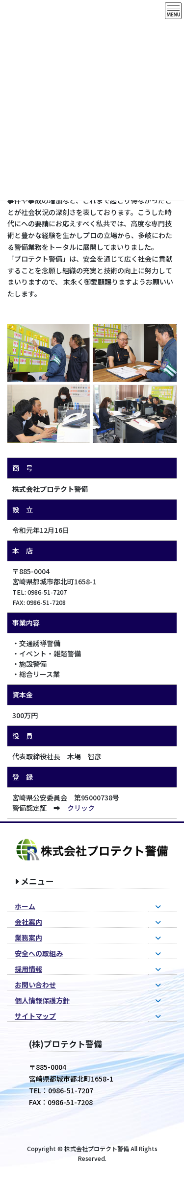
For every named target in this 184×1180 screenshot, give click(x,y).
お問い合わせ (35, 984)
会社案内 (28, 922)
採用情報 (28, 969)
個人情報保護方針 (42, 1000)
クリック (81, 808)
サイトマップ (35, 1016)
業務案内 (28, 937)
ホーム (25, 906)
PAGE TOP (169, 1135)
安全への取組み (39, 953)
